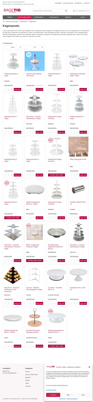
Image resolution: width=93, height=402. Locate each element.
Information (78, 3)
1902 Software (33, 398)
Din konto (87, 3)
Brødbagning (39, 17)
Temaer (9, 17)
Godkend (53, 395)
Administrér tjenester (51, 390)
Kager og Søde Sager (31, 374)
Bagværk (27, 377)
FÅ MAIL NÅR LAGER (56, 175)
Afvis (68, 395)
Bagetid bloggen (68, 3)
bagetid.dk (16, 398)
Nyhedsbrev (58, 3)
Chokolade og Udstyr (53, 18)
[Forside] (3, 21)
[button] (89, 367)
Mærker (67, 17)
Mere (83, 395)
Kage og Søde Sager (24, 17)
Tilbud (82, 17)
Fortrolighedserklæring (72, 398)
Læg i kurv (17, 89)
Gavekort (28, 386)
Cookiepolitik (62, 398)
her (67, 385)
